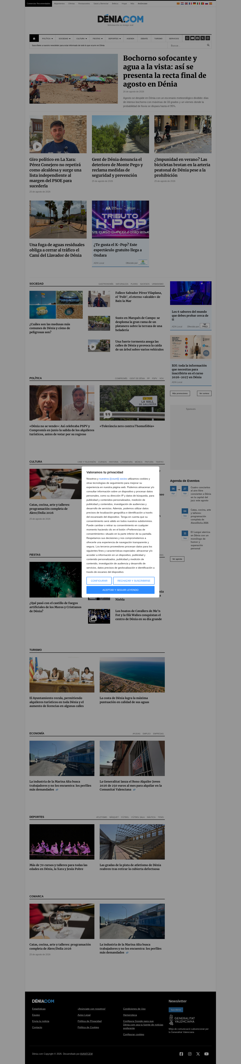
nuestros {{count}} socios (113, 478)
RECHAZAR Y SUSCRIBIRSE (134, 580)
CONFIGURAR (99, 580)
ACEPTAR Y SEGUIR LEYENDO (120, 590)
